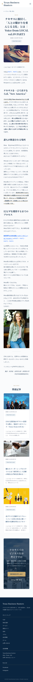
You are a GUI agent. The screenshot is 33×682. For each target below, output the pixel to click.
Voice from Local (16, 41)
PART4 (11, 241)
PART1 (10, 72)
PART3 (6, 241)
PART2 (15, 72)
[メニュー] (30, 4)
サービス (5, 625)
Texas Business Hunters (11, 4)
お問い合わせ (6, 643)
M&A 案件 (5, 622)
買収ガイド (6, 628)
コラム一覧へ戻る (16, 580)
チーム (4, 640)
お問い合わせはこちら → (9, 657)
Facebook (5, 667)
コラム (4, 634)
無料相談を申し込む (16, 574)
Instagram (5, 670)
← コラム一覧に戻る (9, 11)
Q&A (4, 631)
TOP (4, 619)
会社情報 (5, 637)
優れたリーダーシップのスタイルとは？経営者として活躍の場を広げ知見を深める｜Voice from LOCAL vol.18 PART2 (16, 474)
